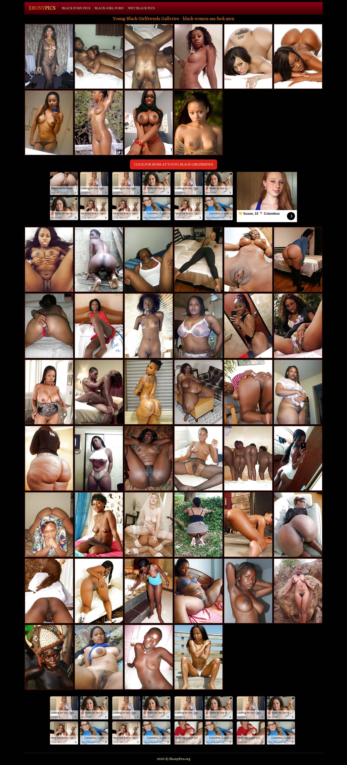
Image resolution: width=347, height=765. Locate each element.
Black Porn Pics (76, 8)
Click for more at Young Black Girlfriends (173, 164)
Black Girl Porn (109, 8)
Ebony (42, 8)
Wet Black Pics (141, 8)
